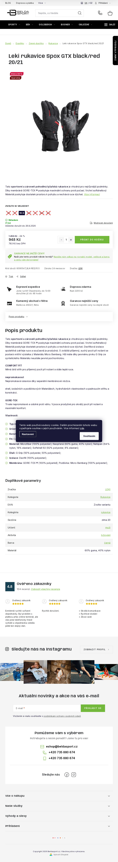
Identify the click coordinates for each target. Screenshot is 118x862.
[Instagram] (73, 774)
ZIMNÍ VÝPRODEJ (115, 50)
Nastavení (28, 434)
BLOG (8, 3)
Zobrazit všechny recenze (45, 589)
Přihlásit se (92, 708)
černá (107, 542)
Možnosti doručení (103, 223)
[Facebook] (66, 774)
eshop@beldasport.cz (62, 746)
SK (86, 3)
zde (82, 428)
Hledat (80, 13)
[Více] (110, 24)
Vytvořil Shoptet (61, 855)
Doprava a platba (25, 3)
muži (108, 527)
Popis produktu (16, 316)
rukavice (106, 512)
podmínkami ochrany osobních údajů (62, 716)
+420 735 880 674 (100, 13)
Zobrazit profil (95, 649)
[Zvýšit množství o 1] (71, 239)
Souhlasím (89, 436)
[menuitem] (14, 24)
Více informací (92, 194)
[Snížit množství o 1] (61, 239)
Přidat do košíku (92, 239)
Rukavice (105, 497)
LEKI (80, 268)
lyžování (106, 535)
